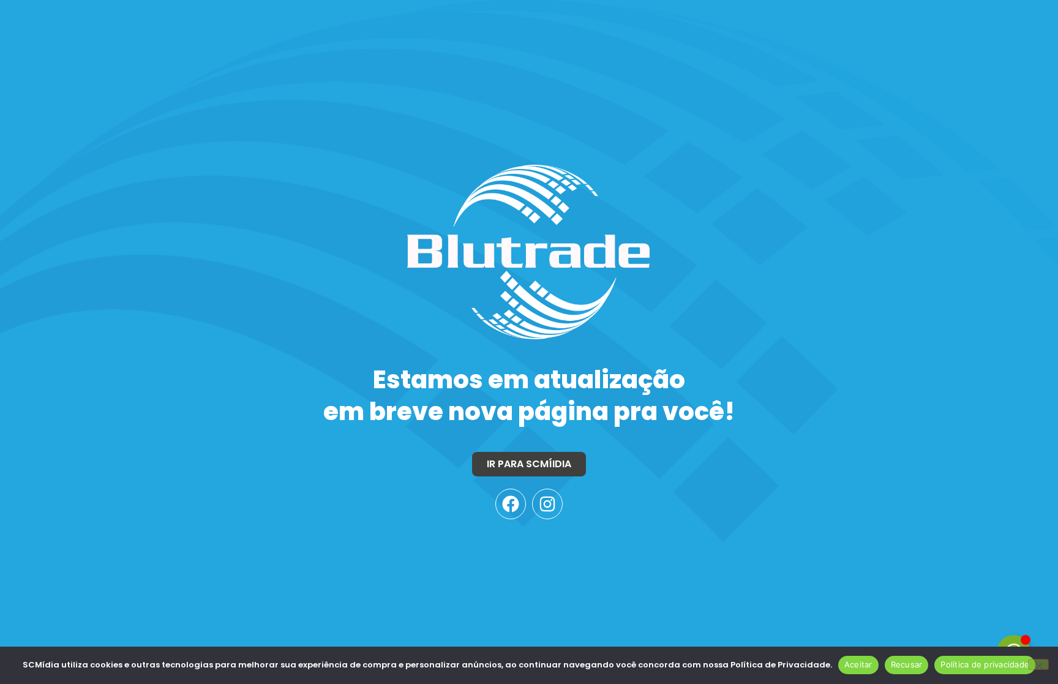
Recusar (907, 664)
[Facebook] (510, 504)
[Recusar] (1038, 664)
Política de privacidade (984, 664)
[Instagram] (547, 504)
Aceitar (858, 664)
